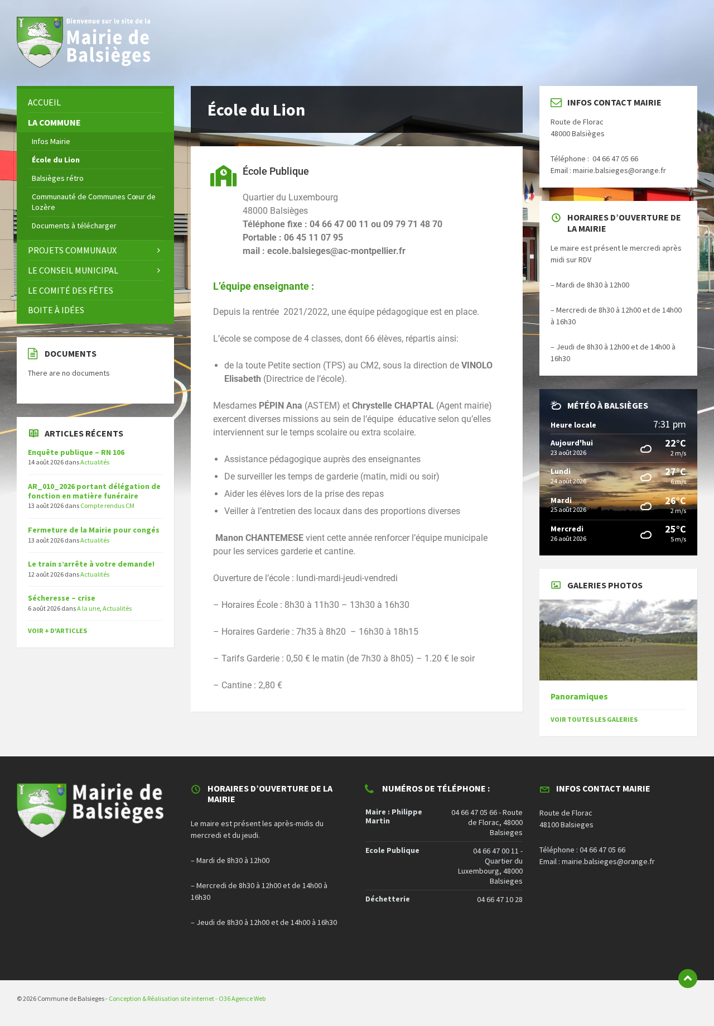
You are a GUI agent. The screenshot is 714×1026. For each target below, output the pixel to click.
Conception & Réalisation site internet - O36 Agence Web (187, 998)
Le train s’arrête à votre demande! (91, 564)
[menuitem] (95, 102)
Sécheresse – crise (61, 598)
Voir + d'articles (57, 630)
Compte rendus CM (107, 505)
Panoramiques (579, 696)
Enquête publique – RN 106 (76, 452)
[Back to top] (687, 978)
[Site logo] (89, 64)
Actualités (94, 462)
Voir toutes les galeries (594, 719)
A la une (88, 608)
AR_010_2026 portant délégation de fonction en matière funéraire (94, 491)
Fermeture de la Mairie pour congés (94, 530)
